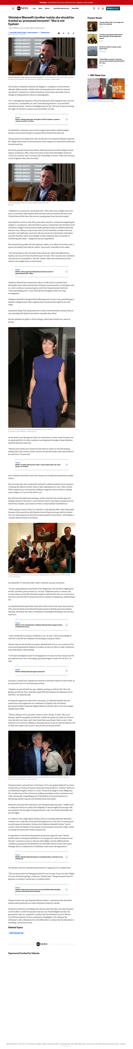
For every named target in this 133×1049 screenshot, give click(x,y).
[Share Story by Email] (68, 33)
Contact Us (123, 1044)
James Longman (32, 32)
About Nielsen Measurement (78, 1044)
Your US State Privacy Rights (33, 1044)
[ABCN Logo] (22, 8)
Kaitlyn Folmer (22, 32)
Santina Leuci (45, 32)
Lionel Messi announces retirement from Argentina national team (66, 2)
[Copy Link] (73, 33)
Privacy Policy (21, 1044)
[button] (13, 8)
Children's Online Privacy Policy (50, 1044)
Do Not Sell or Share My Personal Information (106, 1044)
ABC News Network (12, 1044)
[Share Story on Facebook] (59, 33)
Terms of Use (90, 1044)
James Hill (13, 32)
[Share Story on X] (64, 33)
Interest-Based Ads (65, 1044)
